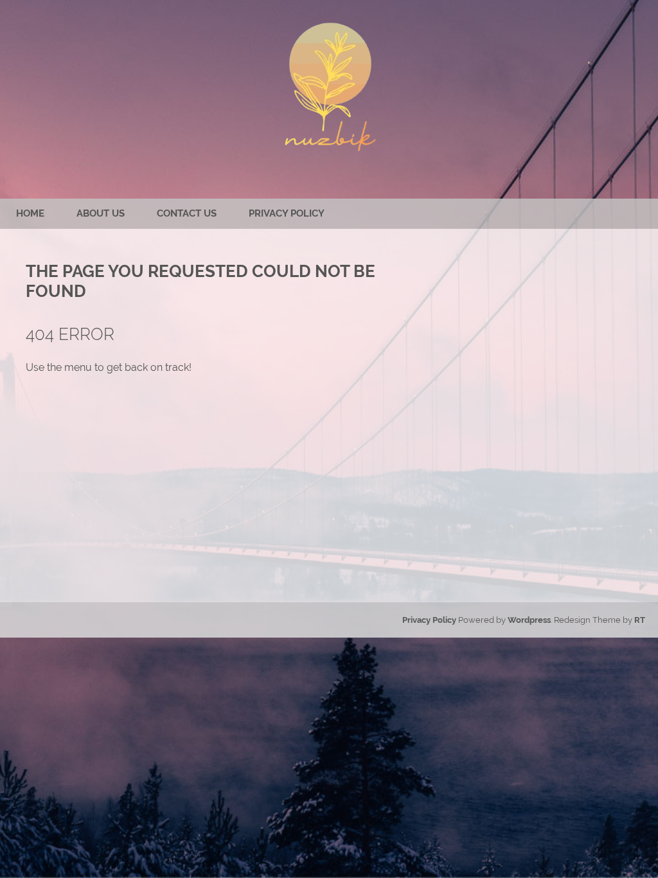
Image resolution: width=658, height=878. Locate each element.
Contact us (187, 213)
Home (30, 213)
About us (100, 213)
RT (639, 620)
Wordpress (529, 620)
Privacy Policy (287, 213)
